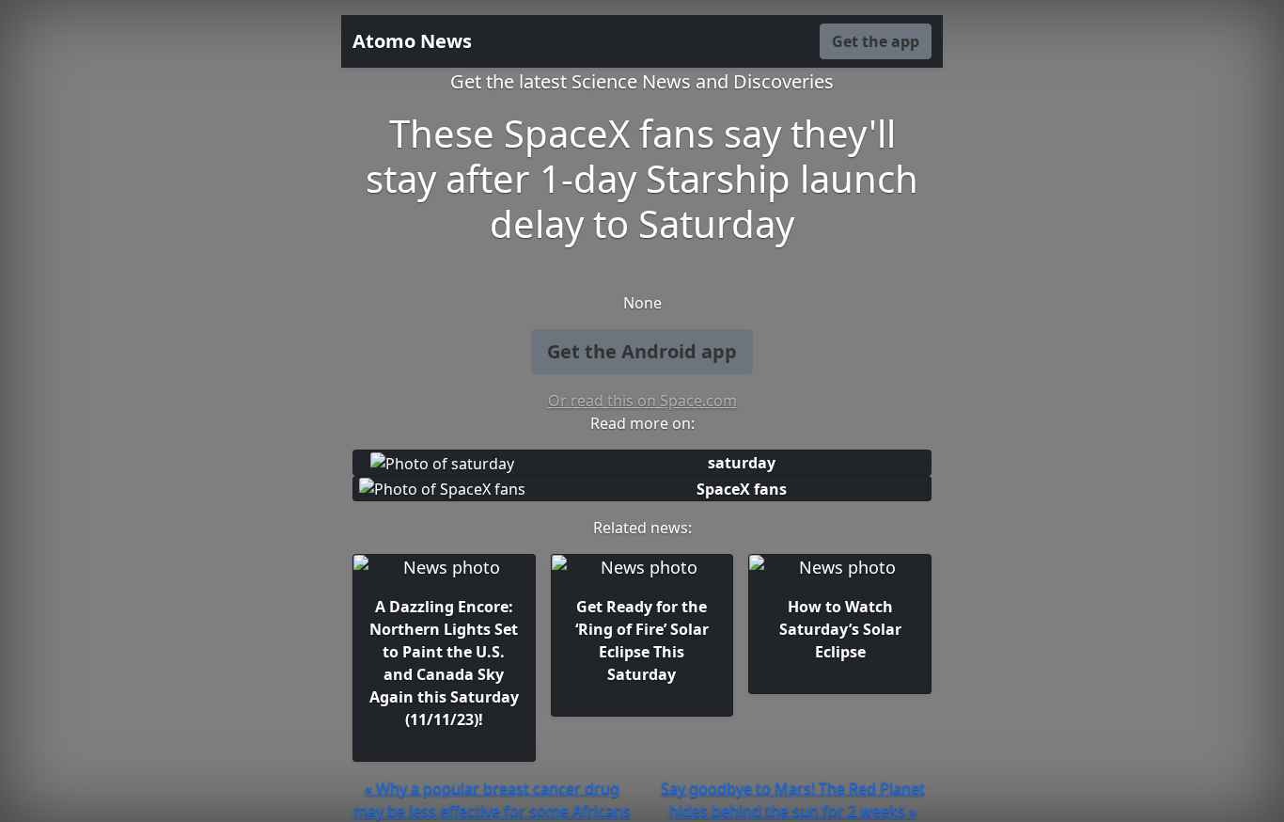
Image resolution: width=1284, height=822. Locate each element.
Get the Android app (642, 351)
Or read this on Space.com (642, 400)
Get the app (875, 41)
